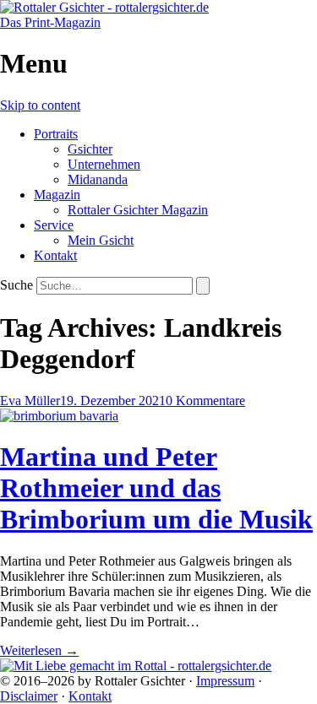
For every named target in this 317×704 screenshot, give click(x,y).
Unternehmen (104, 164)
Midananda (98, 179)
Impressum (225, 681)
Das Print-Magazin (50, 22)
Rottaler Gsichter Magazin (138, 210)
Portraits (56, 134)
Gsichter (90, 149)
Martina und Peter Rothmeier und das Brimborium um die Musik (156, 487)
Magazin (57, 194)
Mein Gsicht (101, 240)
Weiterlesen (39, 650)
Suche (16, 285)
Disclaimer (28, 696)
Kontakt (55, 255)
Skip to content (40, 105)
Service (54, 225)
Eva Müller (30, 400)
